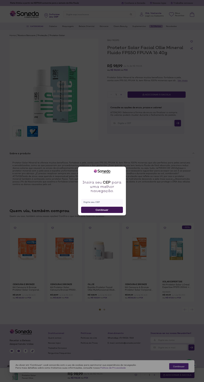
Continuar (102, 209)
